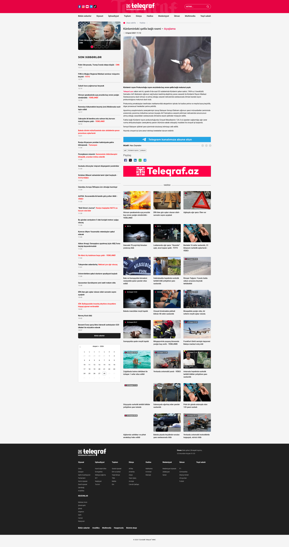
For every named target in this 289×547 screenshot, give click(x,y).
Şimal (80, 508)
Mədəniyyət (163, 16)
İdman (177, 16)
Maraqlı (148, 475)
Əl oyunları (183, 478)
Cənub (80, 518)
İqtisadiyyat (113, 16)
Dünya (139, 16)
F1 (180, 468)
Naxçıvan (81, 521)
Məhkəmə (149, 468)
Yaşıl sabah (205, 16)
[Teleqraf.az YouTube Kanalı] (167, 171)
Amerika (132, 472)
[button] (92, 46)
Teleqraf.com (128, 91)
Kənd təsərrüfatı (100, 468)
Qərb (79, 515)
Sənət (165, 475)
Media (114, 481)
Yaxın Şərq (132, 478)
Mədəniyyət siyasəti (169, 468)
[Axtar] (208, 7)
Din (113, 484)
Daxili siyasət (82, 484)
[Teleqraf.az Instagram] (83, 6)
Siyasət (99, 16)
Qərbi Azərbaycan (84, 475)
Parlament (81, 478)
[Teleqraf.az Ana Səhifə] (140, 6)
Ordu (80, 468)
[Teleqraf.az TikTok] (95, 6)
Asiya (131, 475)
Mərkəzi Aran (82, 502)
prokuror (143, 150)
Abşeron (81, 512)
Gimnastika (183, 472)
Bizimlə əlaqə (131, 528)
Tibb (113, 478)
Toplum (127, 16)
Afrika (131, 468)
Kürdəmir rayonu (133, 150)
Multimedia (190, 16)
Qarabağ (81, 487)
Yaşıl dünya (116, 475)
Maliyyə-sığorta (100, 475)
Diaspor (81, 472)
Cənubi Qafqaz (134, 484)
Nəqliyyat (98, 481)
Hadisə (150, 16)
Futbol (181, 481)
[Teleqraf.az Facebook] (79, 6)
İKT (96, 478)
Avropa (131, 481)
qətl (125, 150)
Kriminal (148, 472)
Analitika (81, 491)
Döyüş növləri (184, 475)
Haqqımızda (119, 528)
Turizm (97, 484)
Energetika (99, 472)
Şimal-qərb (82, 505)
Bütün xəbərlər (84, 16)
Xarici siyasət (82, 481)
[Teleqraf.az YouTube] (87, 6)
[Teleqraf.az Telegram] (91, 6)
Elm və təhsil (116, 472)
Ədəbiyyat (166, 472)
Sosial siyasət (116, 468)
